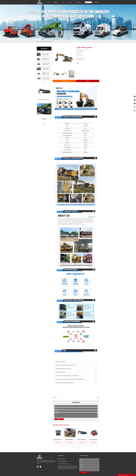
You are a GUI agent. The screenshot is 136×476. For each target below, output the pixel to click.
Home (38, 41)
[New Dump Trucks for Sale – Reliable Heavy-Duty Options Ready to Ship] (39, 69)
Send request (80, 58)
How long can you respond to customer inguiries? (65, 382)
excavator (41, 41)
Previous (54, 397)
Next (98, 397)
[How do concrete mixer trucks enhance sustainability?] (39, 54)
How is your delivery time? (61, 372)
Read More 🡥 (58, 442)
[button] (69, 447)
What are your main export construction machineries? (66, 365)
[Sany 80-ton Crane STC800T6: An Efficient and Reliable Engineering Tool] (39, 73)
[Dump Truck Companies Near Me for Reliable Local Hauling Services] (39, 64)
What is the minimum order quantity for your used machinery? (67, 375)
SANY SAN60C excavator (44, 118)
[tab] (76, 362)
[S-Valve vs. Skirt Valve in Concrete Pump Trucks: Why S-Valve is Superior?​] (39, 78)
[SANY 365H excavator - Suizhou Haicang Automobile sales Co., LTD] (39, 2)
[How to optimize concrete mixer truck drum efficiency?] (39, 59)
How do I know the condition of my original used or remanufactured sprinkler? (70, 379)
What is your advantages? (60, 361)
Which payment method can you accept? (63, 368)
